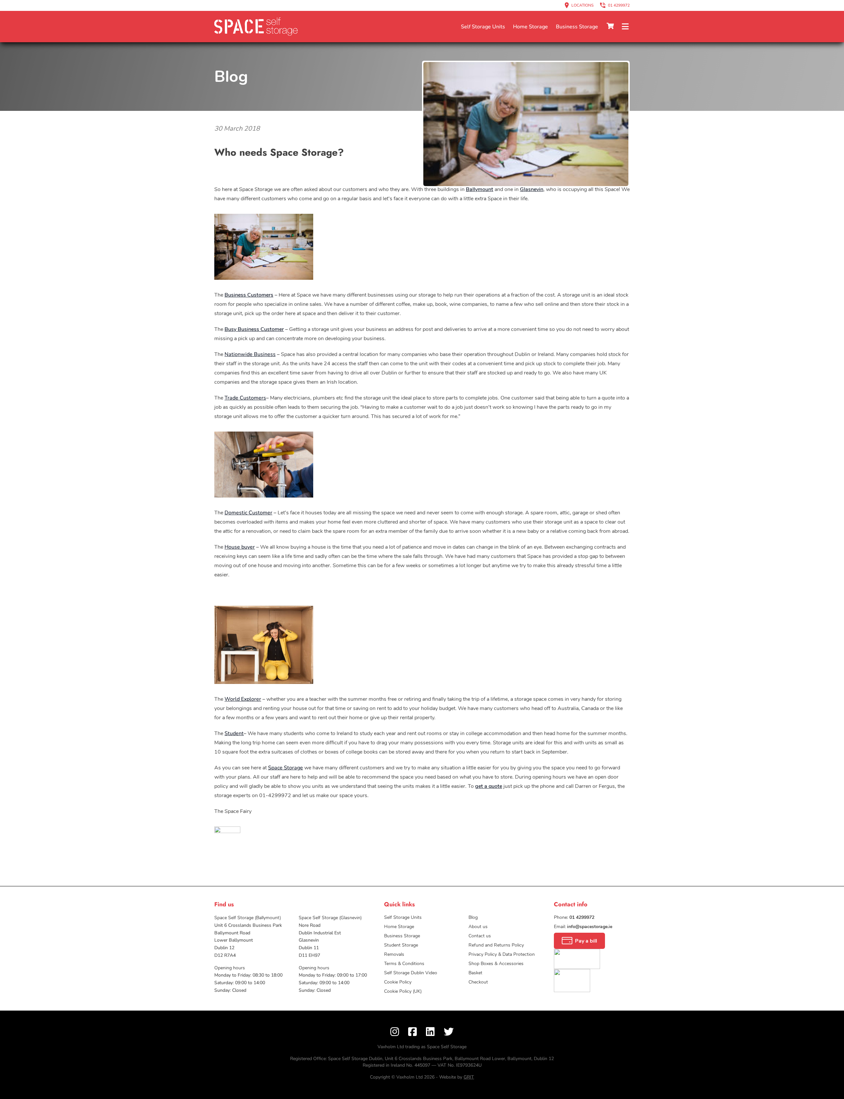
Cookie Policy (397, 982)
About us (478, 926)
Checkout (478, 982)
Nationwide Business (250, 354)
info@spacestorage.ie (589, 926)
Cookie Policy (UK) (403, 991)
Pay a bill (586, 941)
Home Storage (530, 26)
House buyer (240, 547)
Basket (475, 973)
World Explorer (243, 699)
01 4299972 (619, 5)
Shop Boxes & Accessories (496, 963)
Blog (231, 76)
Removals (394, 954)
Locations (582, 5)
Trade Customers (245, 398)
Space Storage (285, 767)
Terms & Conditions (404, 963)
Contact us (598, 27)
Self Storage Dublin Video (410, 973)
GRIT (469, 1077)
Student (234, 733)
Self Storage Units (483, 26)
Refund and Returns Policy (496, 945)
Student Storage (401, 945)
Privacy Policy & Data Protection (501, 954)
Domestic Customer (248, 512)
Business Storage (577, 26)
